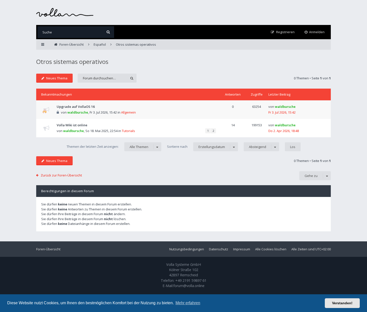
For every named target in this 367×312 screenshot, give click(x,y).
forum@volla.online (188, 285)
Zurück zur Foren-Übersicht (61, 175)
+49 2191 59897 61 (190, 280)
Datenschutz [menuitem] (218, 249)
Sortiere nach (196, 146)
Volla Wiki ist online (72, 125)
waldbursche (77, 112)
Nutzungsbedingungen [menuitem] (186, 249)
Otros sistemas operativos (72, 61)
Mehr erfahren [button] (188, 303)
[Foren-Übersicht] (65, 12)
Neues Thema (56, 78)
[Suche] (108, 32)
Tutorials (128, 131)
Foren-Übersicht (48, 249)
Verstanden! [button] (342, 303)
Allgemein (128, 112)
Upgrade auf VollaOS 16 (76, 106)
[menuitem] (315, 32)
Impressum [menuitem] (241, 249)
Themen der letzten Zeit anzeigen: (107, 146)
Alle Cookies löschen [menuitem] (270, 249)
